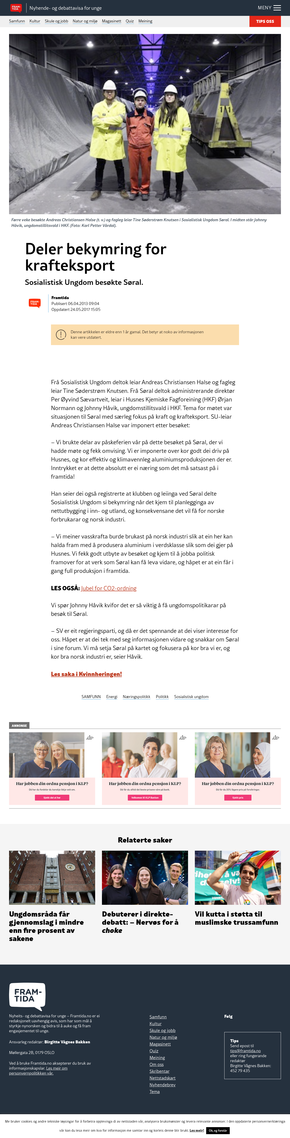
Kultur (34, 21)
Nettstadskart (163, 1078)
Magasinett (111, 21)
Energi (111, 696)
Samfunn (17, 21)
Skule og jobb (56, 21)
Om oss (157, 1064)
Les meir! (197, 1130)
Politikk (162, 696)
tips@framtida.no (245, 1051)
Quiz (130, 21)
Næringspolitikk (136, 696)
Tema (155, 1092)
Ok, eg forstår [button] (218, 1130)
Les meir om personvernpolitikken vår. (38, 1070)
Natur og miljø (85, 21)
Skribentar (159, 1071)
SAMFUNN (91, 696)
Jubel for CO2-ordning (108, 588)
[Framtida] (17, 8)
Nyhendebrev (163, 1085)
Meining (145, 21)
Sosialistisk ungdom (191, 696)
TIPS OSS (265, 21)
